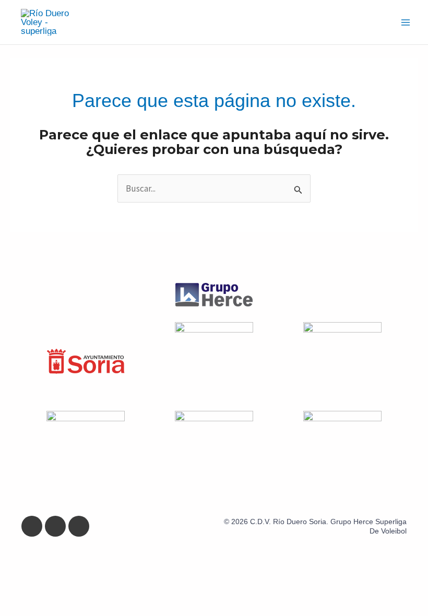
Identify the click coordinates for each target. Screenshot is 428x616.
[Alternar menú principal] (406, 22)
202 (237, 521)
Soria (317, 521)
